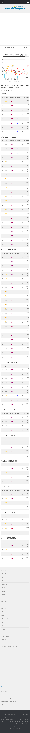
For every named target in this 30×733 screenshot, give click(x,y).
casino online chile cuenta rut (9, 646)
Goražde (4, 601)
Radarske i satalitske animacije (9, 701)
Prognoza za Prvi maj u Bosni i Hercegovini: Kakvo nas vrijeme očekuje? (13, 689)
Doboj (3, 598)
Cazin (3, 594)
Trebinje (4, 629)
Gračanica (4, 605)
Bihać (3, 577)
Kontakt (4, 705)
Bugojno (4, 591)
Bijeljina (4, 580)
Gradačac (4, 608)
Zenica (4, 643)
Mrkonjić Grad (5, 619)
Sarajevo (4, 625)
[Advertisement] (15, 29)
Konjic (3, 615)
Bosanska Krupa (6, 584)
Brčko (3, 587)
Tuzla (3, 632)
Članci (3, 686)
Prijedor (4, 622)
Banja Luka (5, 573)
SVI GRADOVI (5, 570)
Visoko (4, 639)
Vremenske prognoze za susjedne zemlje (12, 698)
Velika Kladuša (5, 636)
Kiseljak (4, 612)
